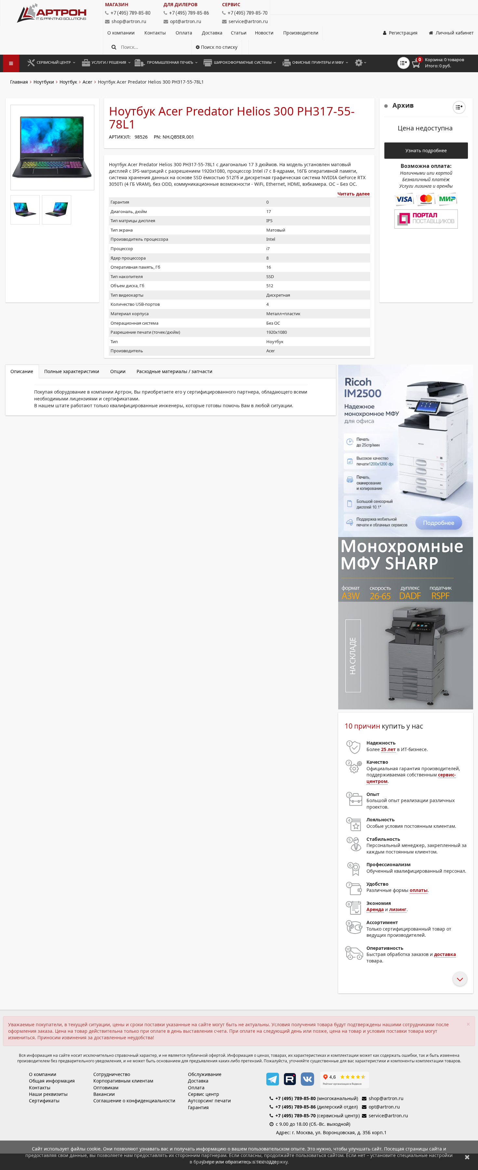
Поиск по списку (218, 47)
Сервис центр (203, 1094)
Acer (87, 82)
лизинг (397, 909)
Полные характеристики (71, 371)
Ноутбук (68, 82)
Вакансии (104, 1094)
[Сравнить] (459, 107)
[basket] (442, 63)
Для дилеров (180, 4)
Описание (21, 371)
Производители (300, 33)
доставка (445, 954)
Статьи (238, 33)
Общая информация (52, 1081)
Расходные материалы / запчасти (174, 371)
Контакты (155, 33)
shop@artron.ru (129, 21)
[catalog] (11, 63)
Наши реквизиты (48, 1094)
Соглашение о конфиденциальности (134, 1100)
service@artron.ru (248, 21)
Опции (118, 371)
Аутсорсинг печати (209, 1100)
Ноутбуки (43, 82)
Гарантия (198, 1107)
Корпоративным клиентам (123, 1081)
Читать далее (354, 194)
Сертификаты (44, 1100)
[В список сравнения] (403, 63)
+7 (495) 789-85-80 (295, 1098)
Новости (264, 33)
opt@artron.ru (185, 21)
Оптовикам (105, 1087)
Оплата (184, 33)
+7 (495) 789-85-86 (295, 1107)
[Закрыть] (467, 1156)
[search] (114, 47)
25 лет (388, 749)
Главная (19, 82)
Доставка (212, 33)
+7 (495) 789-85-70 (295, 1115)
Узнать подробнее (426, 150)
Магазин (116, 4)
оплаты (419, 890)
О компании (121, 33)
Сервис (231, 4)
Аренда (375, 909)
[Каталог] (51, 13)
